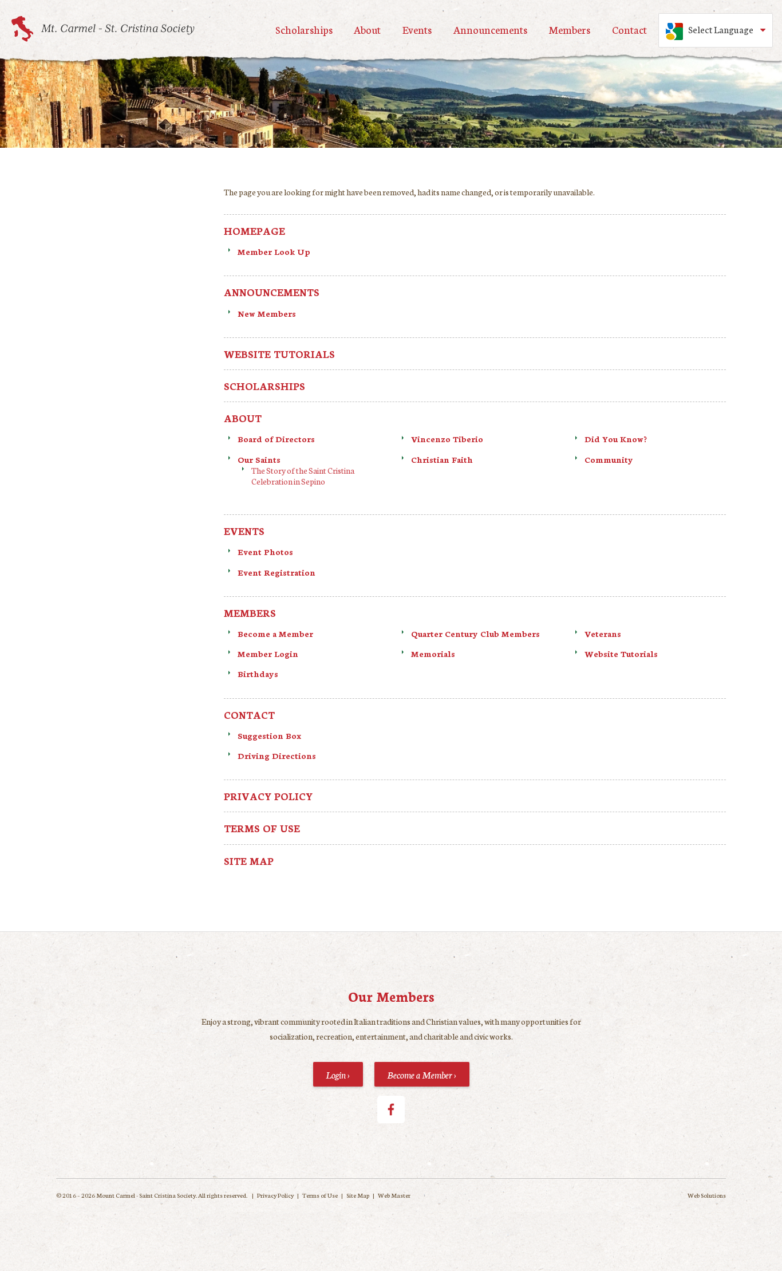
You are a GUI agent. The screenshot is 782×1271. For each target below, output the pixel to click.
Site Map (249, 860)
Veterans (602, 633)
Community (608, 459)
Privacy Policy (268, 796)
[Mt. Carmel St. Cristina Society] (103, 29)
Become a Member (275, 633)
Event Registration (276, 572)
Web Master (394, 1195)
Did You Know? (615, 438)
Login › (338, 1074)
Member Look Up (274, 251)
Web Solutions (707, 1195)
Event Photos (265, 551)
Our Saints (259, 459)
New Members (267, 313)
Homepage (254, 230)
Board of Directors (276, 438)
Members (569, 29)
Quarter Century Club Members (475, 633)
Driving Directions (277, 755)
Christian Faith (443, 459)
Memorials (433, 653)
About (367, 29)
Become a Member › (421, 1074)
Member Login (268, 653)
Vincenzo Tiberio (447, 438)
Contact (629, 29)
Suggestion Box (269, 735)
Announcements (490, 29)
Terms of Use (262, 828)
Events (417, 29)
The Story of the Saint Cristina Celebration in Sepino (302, 476)
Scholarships (304, 29)
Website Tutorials (279, 354)
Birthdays (258, 673)
